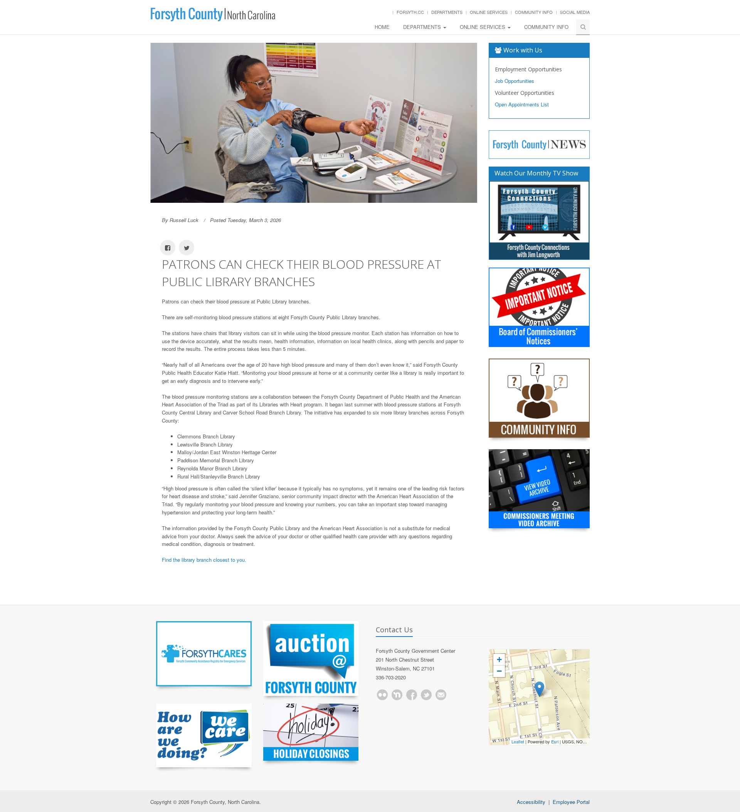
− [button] (499, 671)
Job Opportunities (514, 80)
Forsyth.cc (410, 12)
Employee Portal (571, 801)
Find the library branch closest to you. (204, 559)
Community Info (534, 12)
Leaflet (517, 741)
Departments (446, 12)
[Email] (441, 694)
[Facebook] (411, 694)
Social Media (575, 12)
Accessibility (531, 801)
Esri (554, 741)
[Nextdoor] (397, 694)
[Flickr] (382, 694)
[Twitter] (426, 694)
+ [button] (499, 659)
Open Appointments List (522, 104)
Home (382, 26)
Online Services (489, 12)
